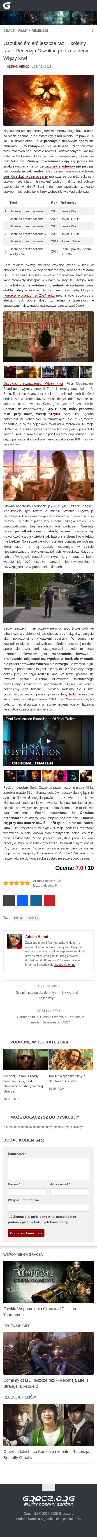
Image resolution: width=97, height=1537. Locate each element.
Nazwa (14, 1184)
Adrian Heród (18, 66)
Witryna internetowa (22, 1199)
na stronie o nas (64, 964)
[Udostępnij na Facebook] (22, 900)
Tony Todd (68, 693)
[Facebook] (45, 5)
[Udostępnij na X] (9, 900)
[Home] (48, 12)
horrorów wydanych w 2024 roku (29, 297)
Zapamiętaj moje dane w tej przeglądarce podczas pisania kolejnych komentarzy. (45, 1218)
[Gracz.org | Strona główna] (8, 5)
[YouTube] (38, 5)
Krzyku (38, 416)
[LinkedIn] (52, 5)
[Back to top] (48, 1487)
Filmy (21, 30)
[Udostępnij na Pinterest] (49, 900)
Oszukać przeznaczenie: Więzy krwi (33, 385)
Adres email (59, 1184)
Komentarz (17, 1153)
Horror (18, 917)
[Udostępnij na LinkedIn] (36, 900)
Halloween (24, 157)
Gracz (8, 30)
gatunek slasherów (52, 167)
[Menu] (90, 5)
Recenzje (36, 30)
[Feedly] (60, 5)
